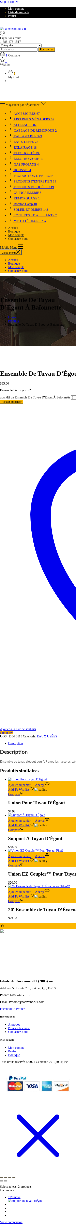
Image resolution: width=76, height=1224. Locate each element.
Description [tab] (15, 743)
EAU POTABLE (27, 136)
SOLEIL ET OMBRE (30, 209)
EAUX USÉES (25, 142)
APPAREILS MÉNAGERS (33, 119)
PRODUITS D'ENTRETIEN (34, 181)
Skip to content (9, 1)
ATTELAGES (24, 125)
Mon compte (16, 8)
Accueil (13, 227)
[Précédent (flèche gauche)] (1, 1180)
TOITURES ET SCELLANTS (35, 215)
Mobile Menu (9, 247)
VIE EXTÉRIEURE (29, 221)
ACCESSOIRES (26, 113)
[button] (21, 785)
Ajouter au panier (11, 401)
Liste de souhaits (18, 12)
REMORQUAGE (26, 198)
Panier (12, 16)
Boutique (14, 231)
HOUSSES (22, 170)
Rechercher (46, 49)
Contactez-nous (18, 238)
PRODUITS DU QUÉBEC (33, 187)
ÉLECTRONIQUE (28, 159)
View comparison (11, 1222)
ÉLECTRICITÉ (26, 153)
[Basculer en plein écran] (5, 1177)
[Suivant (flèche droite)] (5, 1180)
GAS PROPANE (26, 164)
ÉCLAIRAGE (25, 147)
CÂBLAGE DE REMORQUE (35, 130)
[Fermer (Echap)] (13, 1177)
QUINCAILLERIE (27, 192)
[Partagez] (9, 1177)
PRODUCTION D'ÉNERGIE (34, 175)
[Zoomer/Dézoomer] (1, 1177)
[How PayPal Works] (38, 1094)
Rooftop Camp (25, 204)
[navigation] (38, 265)
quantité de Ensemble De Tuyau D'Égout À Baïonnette (35, 397)
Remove (14, 1197)
